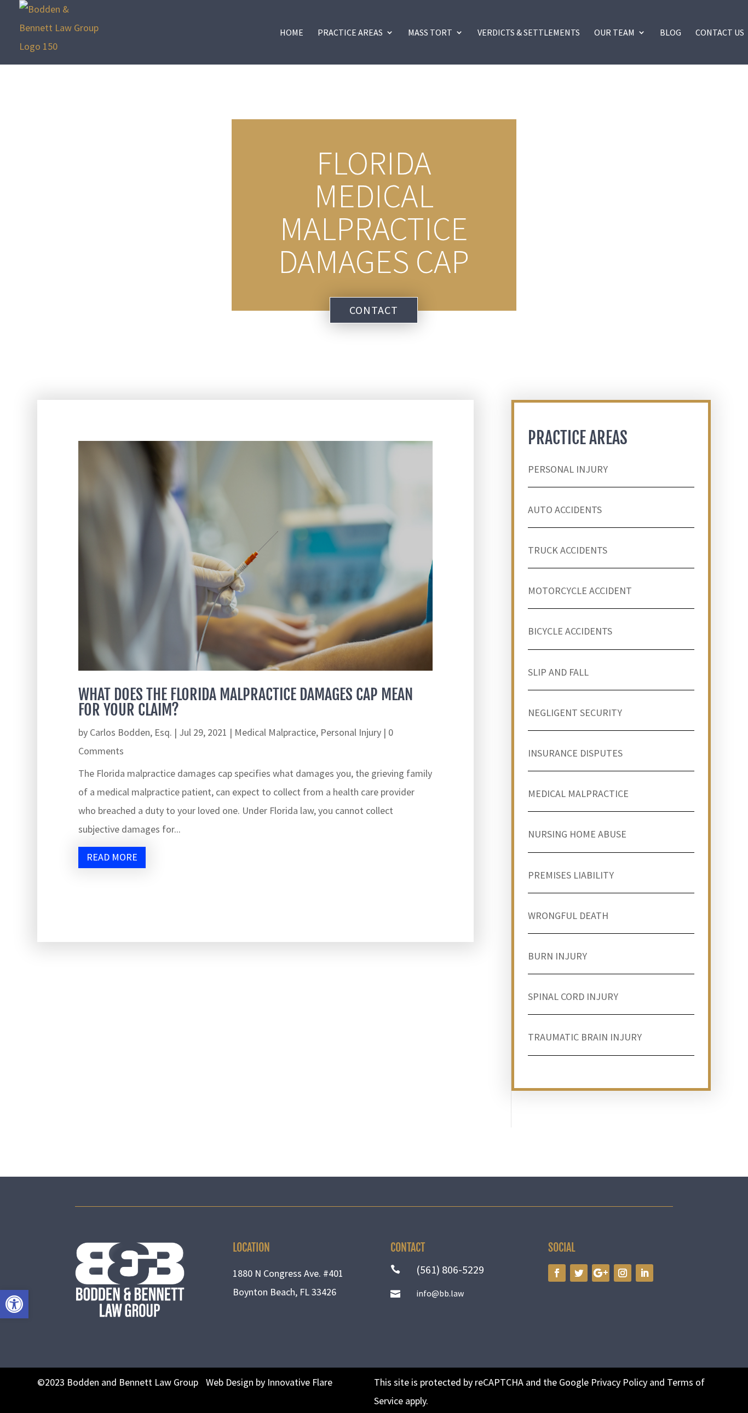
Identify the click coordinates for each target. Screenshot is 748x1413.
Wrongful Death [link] (568, 915)
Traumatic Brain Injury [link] (585, 1037)
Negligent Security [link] (575, 712)
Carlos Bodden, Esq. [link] (131, 732)
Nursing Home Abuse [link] (577, 834)
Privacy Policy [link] (619, 1382)
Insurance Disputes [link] (575, 753)
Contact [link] (373, 310)
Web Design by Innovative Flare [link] (269, 1382)
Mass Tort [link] (430, 32)
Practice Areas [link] (350, 32)
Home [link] (291, 32)
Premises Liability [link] (571, 875)
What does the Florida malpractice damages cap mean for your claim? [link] (245, 702)
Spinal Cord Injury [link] (573, 996)
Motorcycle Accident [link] (580, 590)
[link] (14, 1304)
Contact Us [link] (719, 32)
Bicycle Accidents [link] (570, 631)
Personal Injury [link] (350, 732)
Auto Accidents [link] (565, 509)
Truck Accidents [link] (567, 550)
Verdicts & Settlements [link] (528, 32)
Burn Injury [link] (557, 956)
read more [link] (112, 857)
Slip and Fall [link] (558, 672)
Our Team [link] (614, 32)
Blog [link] (670, 32)
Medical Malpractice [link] (275, 732)
